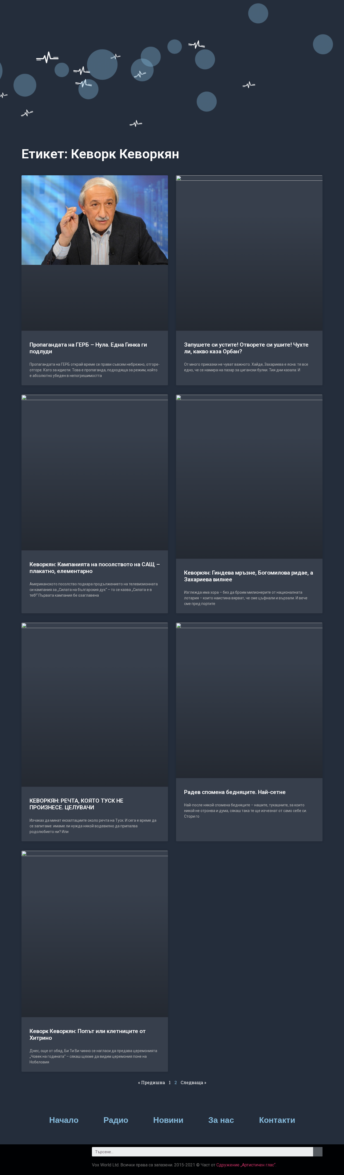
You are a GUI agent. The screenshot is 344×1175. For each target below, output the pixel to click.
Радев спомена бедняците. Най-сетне (235, 792)
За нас (221, 1120)
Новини (168, 1120)
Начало (63, 1120)
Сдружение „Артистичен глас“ (245, 1164)
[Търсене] (317, 1151)
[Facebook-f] (28, 1153)
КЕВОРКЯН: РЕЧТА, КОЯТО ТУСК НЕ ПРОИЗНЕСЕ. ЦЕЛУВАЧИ (76, 804)
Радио (115, 1120)
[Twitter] (43, 1153)
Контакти (277, 1120)
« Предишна (151, 1082)
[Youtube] (57, 1153)
